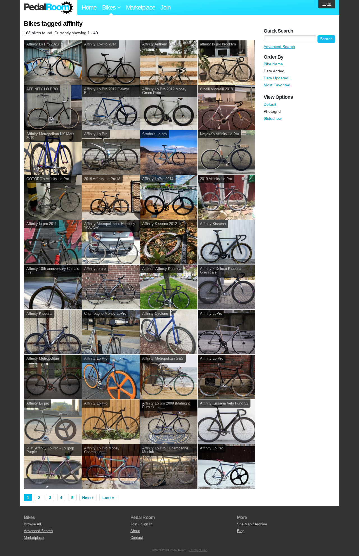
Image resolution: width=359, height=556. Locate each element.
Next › (87, 497)
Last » (108, 497)
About (135, 531)
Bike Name (273, 64)
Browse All (32, 524)
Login (327, 4)
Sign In (146, 524)
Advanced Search (279, 46)
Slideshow (273, 118)
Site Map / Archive (252, 524)
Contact (136, 538)
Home (89, 7)
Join (165, 7)
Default (270, 104)
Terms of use (198, 550)
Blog (240, 531)
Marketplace (140, 7)
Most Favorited (277, 85)
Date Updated (276, 78)
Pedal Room (48, 7)
